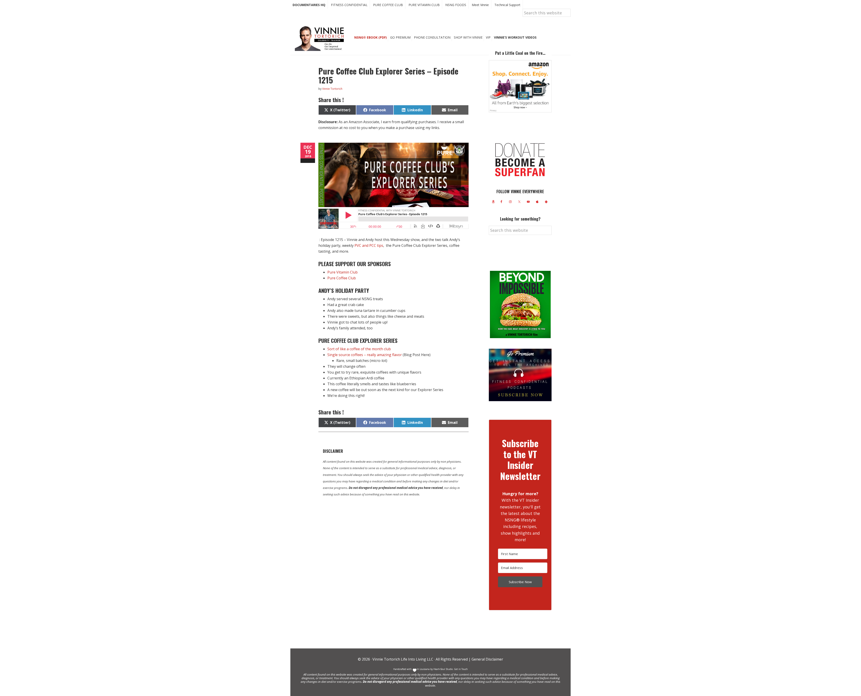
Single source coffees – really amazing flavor (364, 354)
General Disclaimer (487, 659)
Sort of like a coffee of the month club (359, 348)
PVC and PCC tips (368, 245)
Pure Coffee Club (341, 278)
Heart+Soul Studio (443, 669)
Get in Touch (461, 669)
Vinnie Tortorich (321, 38)
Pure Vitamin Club (342, 272)
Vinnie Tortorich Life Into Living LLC (402, 659)
